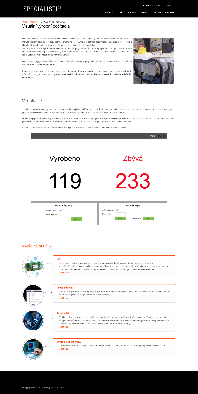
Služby (144, 12)
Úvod (24, 22)
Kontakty (169, 12)
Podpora (157, 12)
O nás (120, 12)
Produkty (131, 12)
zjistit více (63, 272)
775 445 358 (169, 5)
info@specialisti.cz (152, 5)
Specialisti (109, 12)
